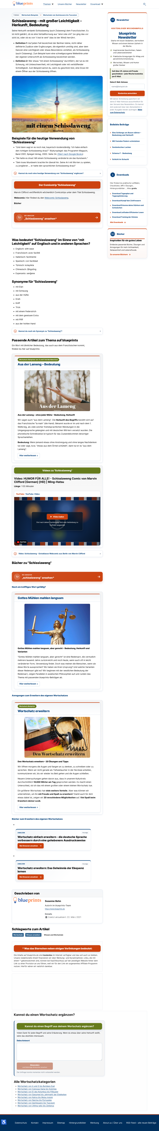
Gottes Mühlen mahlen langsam (40, 598)
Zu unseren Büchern (119, 254)
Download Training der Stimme (125, 217)
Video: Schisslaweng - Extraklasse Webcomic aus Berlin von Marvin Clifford (52, 554)
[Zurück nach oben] (155, 1126)
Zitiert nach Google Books (70, 154)
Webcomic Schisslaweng (56, 198)
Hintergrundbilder (77, 1123)
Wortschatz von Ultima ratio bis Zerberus (36, 1106)
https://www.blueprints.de (55, 909)
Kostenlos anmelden (127, 93)
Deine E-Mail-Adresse (119, 82)
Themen (47, 4)
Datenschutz (21, 1123)
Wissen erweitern (33, 935)
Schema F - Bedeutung (122, 153)
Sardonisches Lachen (121, 147)
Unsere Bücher (65, 4)
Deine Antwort (23, 1040)
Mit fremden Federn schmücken (126, 141)
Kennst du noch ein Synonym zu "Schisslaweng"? (40, 331)
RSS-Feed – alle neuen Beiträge (141, 1123)
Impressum (47, 1123)
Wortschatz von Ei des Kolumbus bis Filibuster (38, 1092)
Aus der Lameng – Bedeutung (39, 364)
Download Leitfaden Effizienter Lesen (128, 212)
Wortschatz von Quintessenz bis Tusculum (60, 15)
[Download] (101, 4)
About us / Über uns (112, 1123)
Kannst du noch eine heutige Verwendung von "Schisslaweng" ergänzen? (51, 173)
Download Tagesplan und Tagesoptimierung (122, 194)
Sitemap (61, 1123)
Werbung (94, 1123)
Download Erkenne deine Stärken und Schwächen (128, 206)
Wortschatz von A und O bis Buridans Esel (36, 1086)
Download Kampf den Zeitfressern (126, 201)
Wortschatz (18, 935)
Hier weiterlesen (29, 456)
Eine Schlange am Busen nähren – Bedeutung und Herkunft (126, 134)
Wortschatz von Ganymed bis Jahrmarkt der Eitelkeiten (42, 1094)
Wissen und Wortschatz (53, 935)
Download (95, 4)
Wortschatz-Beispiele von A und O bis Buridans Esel (38, 359)
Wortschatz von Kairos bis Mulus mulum (35, 1097)
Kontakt (34, 1123)
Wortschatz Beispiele (30, 15)
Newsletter (81, 4)
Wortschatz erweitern (33, 711)
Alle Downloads (116, 222)
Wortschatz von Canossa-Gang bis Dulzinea (37, 1089)
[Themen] (52, 4)
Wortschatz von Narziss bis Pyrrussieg (35, 1100)
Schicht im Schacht (120, 159)
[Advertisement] (57, 991)
